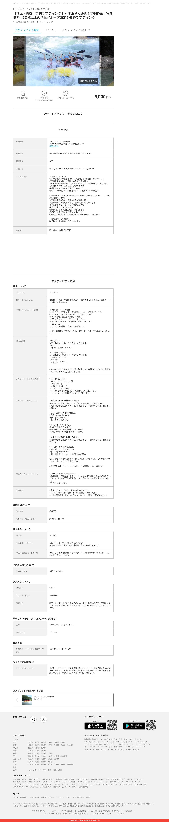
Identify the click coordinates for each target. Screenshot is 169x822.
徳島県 (30, 761)
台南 (44, 770)
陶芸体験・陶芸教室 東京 (100, 779)
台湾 (14, 770)
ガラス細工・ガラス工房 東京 (40, 787)
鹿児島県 (70, 764)
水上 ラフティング (101, 782)
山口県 (56, 759)
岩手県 (37, 742)
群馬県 (37, 745)
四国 (14, 761)
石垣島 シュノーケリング (51, 782)
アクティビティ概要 (27, 30)
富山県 (30, 750)
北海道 (15, 739)
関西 (14, 756)
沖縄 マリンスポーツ (20, 787)
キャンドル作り (90, 746)
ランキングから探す (20, 797)
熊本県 (50, 764)
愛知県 (43, 753)
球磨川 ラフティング (109, 784)
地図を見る (54, 146)
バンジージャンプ (117, 749)
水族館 (128, 749)
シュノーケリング (140, 741)
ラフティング (140, 746)
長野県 (37, 748)
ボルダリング (129, 746)
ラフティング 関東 (68, 782)
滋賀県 (30, 756)
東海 (14, 753)
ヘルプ (53, 810)
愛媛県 (43, 761)
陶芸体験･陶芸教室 (91, 739)
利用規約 (128, 810)
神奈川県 (70, 745)
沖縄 (14, 767)
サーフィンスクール (143, 744)
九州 (14, 764)
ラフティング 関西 (125, 784)
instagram (33, 719)
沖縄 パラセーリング (132, 782)
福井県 (43, 750)
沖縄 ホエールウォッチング (43, 784)
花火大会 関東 (83, 787)
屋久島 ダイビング (19, 782)
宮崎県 (63, 764)
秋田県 (50, 742)
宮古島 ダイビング (59, 787)
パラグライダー (109, 744)
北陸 (14, 750)
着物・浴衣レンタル (91, 749)
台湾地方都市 (57, 770)
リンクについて (38, 810)
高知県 (50, 761)
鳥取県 (30, 759)
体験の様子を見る (88, 80)
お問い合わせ (67, 810)
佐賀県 (37, 764)
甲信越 (15, 748)
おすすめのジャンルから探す (96, 735)
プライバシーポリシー (102, 813)
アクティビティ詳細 (74, 30)
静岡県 (30, 753)
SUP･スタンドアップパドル (94, 741)
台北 (29, 770)
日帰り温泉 (123, 739)
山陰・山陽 (17, 759)
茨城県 (43, 745)
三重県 (50, 753)
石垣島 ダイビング (118, 779)
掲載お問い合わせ (47, 797)
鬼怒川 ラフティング (93, 784)
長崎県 (43, 764)
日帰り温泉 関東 (48, 779)
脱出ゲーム (105, 749)
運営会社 (120, 813)
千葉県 (56, 745)
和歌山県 (64, 756)
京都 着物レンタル (19, 779)
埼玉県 (50, 745)
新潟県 (43, 748)
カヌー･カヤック (135, 739)
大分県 (56, 764)
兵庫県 (50, 756)
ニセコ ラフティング (85, 782)
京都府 (37, 756)
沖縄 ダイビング (34, 779)
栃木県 (30, 745)
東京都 (63, 745)
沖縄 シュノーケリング (135, 779)
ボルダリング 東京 (82, 779)
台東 (34, 770)
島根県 (37, 759)
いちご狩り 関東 (140, 784)
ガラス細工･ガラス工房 (108, 739)
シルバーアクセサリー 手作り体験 (110, 746)
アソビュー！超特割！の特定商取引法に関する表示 (66, 813)
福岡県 (30, 764)
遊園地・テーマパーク (125, 744)
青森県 (30, 742)
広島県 (50, 759)
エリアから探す (19, 735)
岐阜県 (37, 753)
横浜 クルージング (116, 782)
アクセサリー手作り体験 (93, 744)
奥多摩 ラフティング (62, 784)
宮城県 (43, 742)
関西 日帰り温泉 (34, 782)
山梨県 (30, 748)
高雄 (49, 770)
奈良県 (56, 756)
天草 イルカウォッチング (22, 784)
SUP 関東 (72, 787)
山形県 (56, 742)
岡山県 (43, 759)
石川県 (37, 750)
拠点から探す (34, 797)
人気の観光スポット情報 (81, 797)
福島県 (63, 742)
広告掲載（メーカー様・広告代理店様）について (98, 810)
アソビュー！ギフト (63, 797)
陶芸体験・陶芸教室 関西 (65, 779)
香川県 (37, 761)
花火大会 (136, 749)
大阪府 (43, 756)
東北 (14, 742)
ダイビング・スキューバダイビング (119, 741)
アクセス (50, 30)
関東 (14, 745)
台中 (39, 770)
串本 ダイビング (77, 784)
